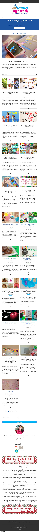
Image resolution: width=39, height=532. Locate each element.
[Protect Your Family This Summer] (10, 116)
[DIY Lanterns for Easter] (10, 217)
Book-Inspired (15, 188)
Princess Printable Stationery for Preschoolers (10, 394)
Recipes (30, 225)
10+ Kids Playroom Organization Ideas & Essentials (10, 361)
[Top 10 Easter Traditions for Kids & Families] (28, 148)
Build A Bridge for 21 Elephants (10, 192)
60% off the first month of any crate (17, 477)
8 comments (5, 74)
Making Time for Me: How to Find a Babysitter (28, 126)
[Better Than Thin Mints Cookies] (10, 251)
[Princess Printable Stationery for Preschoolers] (10, 384)
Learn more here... (19, 439)
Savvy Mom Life (16, 322)
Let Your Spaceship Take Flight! (19, 61)
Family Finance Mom (29, 258)
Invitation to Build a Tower (28, 291)
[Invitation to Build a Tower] (28, 283)
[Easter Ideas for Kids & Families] (28, 181)
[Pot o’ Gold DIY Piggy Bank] (28, 251)
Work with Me (24, 525)
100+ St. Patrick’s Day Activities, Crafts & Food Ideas (28, 227)
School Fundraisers (10, 323)
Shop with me (29, 490)
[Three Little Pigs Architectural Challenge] (28, 315)
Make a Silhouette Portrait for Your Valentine (28, 360)
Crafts (4, 155)
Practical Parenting (12, 358)
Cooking (23, 155)
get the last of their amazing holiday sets (21, 488)
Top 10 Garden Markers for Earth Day (10, 93)
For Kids (12, 155)
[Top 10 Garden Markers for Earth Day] (10, 83)
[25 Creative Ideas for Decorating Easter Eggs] (10, 148)
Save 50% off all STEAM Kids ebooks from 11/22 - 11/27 (12, 473)
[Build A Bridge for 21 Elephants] (10, 181)
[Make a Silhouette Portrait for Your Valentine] (28, 350)
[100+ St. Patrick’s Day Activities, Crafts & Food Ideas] (28, 217)
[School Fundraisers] (10, 315)
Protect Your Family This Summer (10, 126)
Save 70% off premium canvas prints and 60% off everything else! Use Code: (18, 494)
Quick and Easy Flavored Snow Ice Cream (10, 292)
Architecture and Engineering (7, 188)
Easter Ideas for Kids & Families (28, 191)
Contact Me (18, 525)
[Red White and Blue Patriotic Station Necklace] (28, 83)
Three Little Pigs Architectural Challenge (28, 325)
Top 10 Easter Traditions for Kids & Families (28, 158)
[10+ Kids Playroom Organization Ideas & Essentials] (10, 350)
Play (26, 225)
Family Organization (5, 322)
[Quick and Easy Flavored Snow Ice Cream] (10, 283)
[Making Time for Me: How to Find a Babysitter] (28, 116)
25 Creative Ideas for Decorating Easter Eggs (10, 158)
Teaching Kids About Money (28, 259)
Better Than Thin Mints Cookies (10, 260)
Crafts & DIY (8, 155)
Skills (12, 391)
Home (14, 525)
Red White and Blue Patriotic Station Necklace (28, 93)
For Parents (16, 155)
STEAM (35, 290)
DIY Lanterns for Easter (10, 225)
